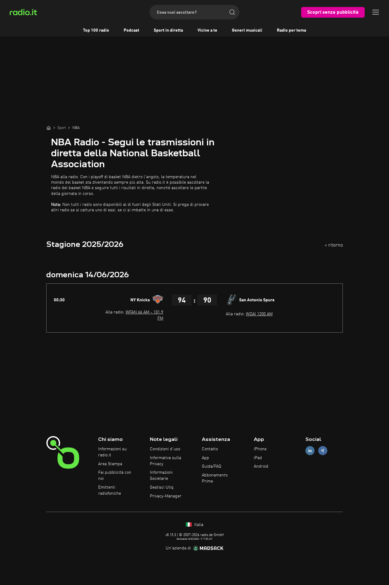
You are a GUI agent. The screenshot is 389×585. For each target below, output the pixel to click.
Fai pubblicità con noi (114, 475)
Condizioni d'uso (165, 449)
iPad (258, 458)
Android (261, 466)
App (205, 458)
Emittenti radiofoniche (109, 490)
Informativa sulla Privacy (165, 461)
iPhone (260, 449)
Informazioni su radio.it (112, 452)
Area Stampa (110, 464)
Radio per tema (291, 30)
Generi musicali (247, 30)
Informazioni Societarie (161, 475)
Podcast (131, 30)
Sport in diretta (168, 30)
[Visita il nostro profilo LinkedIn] (310, 450)
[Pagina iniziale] (48, 127)
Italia (198, 525)
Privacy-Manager (165, 496)
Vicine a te (207, 30)
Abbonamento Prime (215, 478)
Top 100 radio (96, 30)
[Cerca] (232, 12)
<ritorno (334, 245)
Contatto (210, 449)
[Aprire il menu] (375, 12)
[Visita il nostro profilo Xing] (322, 450)
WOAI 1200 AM (259, 314)
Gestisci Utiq (162, 487)
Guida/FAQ (211, 466)
